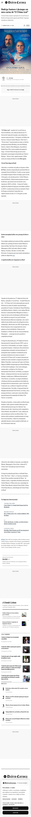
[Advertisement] (15, 111)
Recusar (15, 808)
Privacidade (6, 799)
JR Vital (3, 539)
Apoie (28, 25)
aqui (13, 255)
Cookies (14, 799)
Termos (20, 799)
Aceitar (15, 812)
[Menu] (2, 2)
